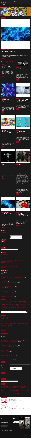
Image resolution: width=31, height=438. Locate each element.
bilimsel (4, 101)
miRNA (19, 179)
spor (2, 105)
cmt (22, 173)
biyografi (15, 302)
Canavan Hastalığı (20, 68)
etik (27, 302)
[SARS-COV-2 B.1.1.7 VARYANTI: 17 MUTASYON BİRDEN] (23, 83)
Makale (5, 98)
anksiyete (5, 301)
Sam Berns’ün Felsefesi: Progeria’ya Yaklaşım (6, 66)
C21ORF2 (22, 172)
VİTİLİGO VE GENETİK (4, 281)
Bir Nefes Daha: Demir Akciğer (5, 295)
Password (2, 234)
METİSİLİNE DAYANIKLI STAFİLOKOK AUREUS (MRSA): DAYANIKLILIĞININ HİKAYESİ (22, 214)
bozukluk (11, 101)
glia (26, 175)
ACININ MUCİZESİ (3, 401)
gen (3, 53)
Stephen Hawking (23, 184)
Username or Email (3, 232)
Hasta (24, 176)
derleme (13, 101)
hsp (27, 176)
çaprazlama (3, 217)
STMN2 (26, 184)
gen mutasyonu (27, 174)
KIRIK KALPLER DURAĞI (4, 259)
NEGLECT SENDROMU (4, 347)
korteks (21, 178)
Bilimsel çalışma (10, 216)
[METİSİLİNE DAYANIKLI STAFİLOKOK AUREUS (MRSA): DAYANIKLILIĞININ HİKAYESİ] (23, 197)
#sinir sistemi (3, 215)
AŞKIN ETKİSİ (2, 287)
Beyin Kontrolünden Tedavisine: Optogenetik (7, 291)
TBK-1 (22, 185)
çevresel (24, 172)
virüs (28, 103)
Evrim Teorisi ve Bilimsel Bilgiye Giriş (5, 254)
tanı (18, 185)
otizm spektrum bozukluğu (12, 53)
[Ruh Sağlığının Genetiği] (15, 19)
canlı (12, 216)
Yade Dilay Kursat (9, 52)
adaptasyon (6, 215)
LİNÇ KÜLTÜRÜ (3, 267)
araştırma (17, 102)
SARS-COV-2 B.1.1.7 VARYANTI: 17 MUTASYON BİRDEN (22, 100)
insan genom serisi (6, 103)
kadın (9, 390)
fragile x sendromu (22, 133)
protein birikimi (22, 182)
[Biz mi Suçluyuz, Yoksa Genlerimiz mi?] (8, 149)
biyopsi (19, 172)
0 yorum (13, 52)
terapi (19, 186)
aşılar (19, 102)
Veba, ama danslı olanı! (4, 263)
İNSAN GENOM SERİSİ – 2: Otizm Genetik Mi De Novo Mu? (7, 132)
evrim (6, 217)
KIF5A (26, 177)
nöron (22, 181)
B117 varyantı (22, 102)
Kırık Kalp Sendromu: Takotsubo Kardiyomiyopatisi (7, 342)
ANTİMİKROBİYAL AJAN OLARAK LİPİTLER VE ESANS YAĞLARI (9, 266)
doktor (24, 387)
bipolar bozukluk (18, 52)
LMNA (13, 68)
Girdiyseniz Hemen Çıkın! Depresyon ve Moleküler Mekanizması (9, 278)
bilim (2, 101)
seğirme (19, 183)
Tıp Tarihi (22, 309)
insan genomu (9, 103)
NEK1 (27, 180)
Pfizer (23, 103)
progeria (5, 69)
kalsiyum (20, 177)
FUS (19, 174)
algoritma (9, 215)
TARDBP (20, 185)
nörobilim (3, 307)
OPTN (17, 182)
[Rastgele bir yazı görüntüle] (29, 5)
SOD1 (22, 183)
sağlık (4, 309)
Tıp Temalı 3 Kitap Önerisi (4, 276)
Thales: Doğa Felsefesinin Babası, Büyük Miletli (8, 399)
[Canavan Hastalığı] (23, 61)
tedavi (25, 185)
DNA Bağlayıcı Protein (26, 173)
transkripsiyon (26, 186)
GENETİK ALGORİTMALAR (7, 213)
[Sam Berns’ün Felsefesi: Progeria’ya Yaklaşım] (8, 61)
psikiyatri (13, 307)
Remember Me (4, 239)
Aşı (11, 301)
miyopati (10, 104)
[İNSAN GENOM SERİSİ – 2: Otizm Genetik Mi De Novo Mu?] (8, 115)
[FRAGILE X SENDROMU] (23, 115)
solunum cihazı (25, 183)
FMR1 (17, 133)
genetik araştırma (10, 102)
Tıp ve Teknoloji (6, 212)
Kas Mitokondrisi (5, 99)
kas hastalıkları (24, 177)
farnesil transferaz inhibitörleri (5, 68)
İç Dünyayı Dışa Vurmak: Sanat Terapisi (6, 265)
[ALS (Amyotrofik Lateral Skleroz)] (23, 149)
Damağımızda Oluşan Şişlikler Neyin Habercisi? (7, 337)
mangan (27, 178)
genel (17, 175)
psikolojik (22, 307)
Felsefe (9, 68)
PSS (24, 182)
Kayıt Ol (2, 272)
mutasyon (8, 53)
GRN (22, 176)
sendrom (7, 69)
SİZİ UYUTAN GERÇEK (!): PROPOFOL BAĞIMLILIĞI (7, 283)
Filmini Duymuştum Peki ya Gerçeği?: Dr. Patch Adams (8, 356)
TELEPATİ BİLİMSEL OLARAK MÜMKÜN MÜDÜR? (7, 286)
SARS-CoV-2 (26, 103)
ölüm (27, 181)
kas (12, 103)
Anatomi (2, 301)
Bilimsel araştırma (7, 101)
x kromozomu (20, 135)
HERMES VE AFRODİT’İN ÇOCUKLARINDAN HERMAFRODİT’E (9, 282)
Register (2, 244)
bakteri (14, 301)
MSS (24, 179)
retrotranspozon (27, 182)
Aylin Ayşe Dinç (8, 100)
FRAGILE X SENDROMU (21, 131)
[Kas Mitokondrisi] (8, 83)
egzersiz (4, 102)
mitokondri (7, 104)
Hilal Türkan (23, 69)
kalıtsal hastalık (23, 134)
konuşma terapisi (18, 178)
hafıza (27, 304)
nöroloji (17, 135)
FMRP (18, 133)
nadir (22, 180)
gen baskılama (23, 174)
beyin (18, 301)
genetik (5, 53)
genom (13, 102)
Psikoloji (16, 53)
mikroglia (17, 179)
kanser (11, 390)
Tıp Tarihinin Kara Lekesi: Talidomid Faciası (6, 296)
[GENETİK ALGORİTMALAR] (8, 197)
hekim (7, 390)
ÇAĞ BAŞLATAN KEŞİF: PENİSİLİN (5, 288)
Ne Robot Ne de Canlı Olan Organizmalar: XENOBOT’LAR (21, 417)
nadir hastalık (24, 180)
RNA (16, 183)
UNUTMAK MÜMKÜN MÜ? (4, 290)
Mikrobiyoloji (21, 305)
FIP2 (16, 174)
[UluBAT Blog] (2, 5)
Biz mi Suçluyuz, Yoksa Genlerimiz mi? (6, 166)
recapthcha (2, 367)
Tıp (16, 309)
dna (23, 173)
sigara (20, 183)
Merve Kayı (8, 67)
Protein (19, 182)
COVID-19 (27, 102)
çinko (20, 173)
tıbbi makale (22, 186)
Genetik (3, 164)
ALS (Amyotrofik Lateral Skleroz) (21, 166)
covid (24, 102)
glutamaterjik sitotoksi (19, 176)
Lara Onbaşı (22, 101)
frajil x (25, 133)
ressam (25, 307)
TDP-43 (24, 185)
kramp (23, 178)
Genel (2, 64)
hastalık (2, 103)
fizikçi (18, 174)
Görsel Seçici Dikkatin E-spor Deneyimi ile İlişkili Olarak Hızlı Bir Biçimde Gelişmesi (11, 277)
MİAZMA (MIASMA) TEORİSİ (5, 2)
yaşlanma (10, 69)
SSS (20, 184)
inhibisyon (17, 177)
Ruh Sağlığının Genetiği (8, 51)
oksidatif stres (25, 181)
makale (5, 104)
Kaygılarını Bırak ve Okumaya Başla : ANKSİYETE (7, 292)
